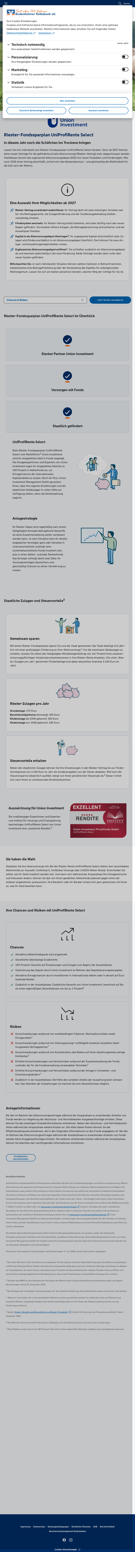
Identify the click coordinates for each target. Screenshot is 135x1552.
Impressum (45, 32)
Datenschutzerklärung (20, 32)
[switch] (125, 57)
